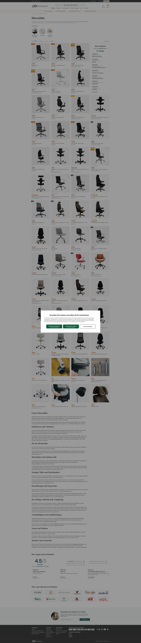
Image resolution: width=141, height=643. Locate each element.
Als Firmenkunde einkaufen (54, 327)
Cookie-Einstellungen (87, 326)
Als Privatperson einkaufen (71, 327)
